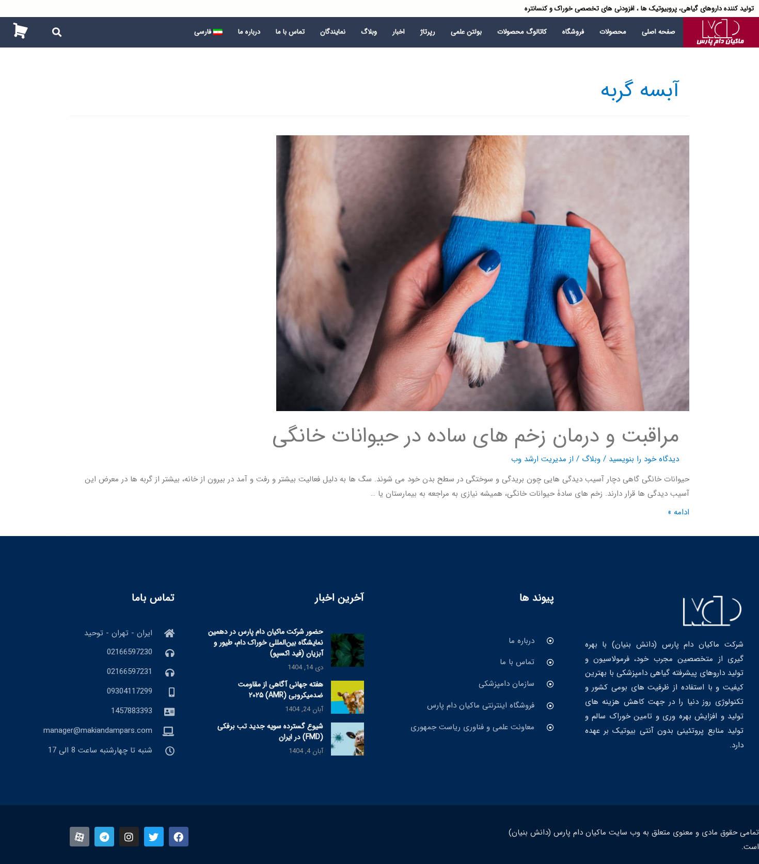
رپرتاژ (427, 31)
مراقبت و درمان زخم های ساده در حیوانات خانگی (475, 436)
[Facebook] (178, 836)
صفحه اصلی (658, 31)
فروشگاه (573, 31)
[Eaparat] (79, 836)
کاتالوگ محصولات (522, 31)
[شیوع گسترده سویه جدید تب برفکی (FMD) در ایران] (347, 739)
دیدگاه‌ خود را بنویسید (644, 459)
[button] (57, 32)
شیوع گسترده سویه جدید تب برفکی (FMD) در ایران (270, 731)
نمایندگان (332, 31)
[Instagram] (129, 836)
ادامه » (678, 512)
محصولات (612, 31)
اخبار (398, 31)
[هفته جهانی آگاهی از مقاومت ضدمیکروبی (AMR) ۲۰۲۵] (347, 697)
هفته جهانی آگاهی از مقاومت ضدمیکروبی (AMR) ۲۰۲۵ (280, 690)
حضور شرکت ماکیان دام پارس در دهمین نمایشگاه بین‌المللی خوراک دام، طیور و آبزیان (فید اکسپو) (265, 642)
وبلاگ (369, 31)
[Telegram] (104, 836)
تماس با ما (290, 31)
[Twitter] (154, 836)
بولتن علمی (466, 31)
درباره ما (249, 31)
